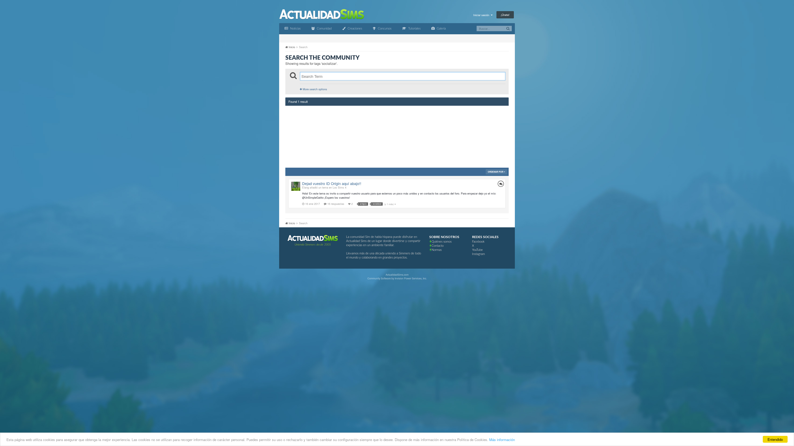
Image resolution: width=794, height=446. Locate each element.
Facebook (478, 241)
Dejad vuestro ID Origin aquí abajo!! (331, 183)
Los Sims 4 (339, 187)
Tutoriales (414, 28)
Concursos (384, 28)
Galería (441, 28)
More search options (314, 89)
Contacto (438, 245)
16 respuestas (335, 204)
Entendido (775, 439)
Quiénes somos (442, 241)
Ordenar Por (496, 171)
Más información (502, 439)
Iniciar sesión (482, 15)
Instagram (478, 254)
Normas (437, 249)
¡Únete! (505, 15)
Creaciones (354, 28)
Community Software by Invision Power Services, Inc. (397, 278)
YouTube (477, 249)
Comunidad (324, 28)
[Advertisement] (397, 137)
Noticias (295, 28)
